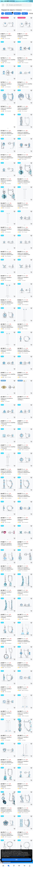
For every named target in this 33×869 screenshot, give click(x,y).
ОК (16, 859)
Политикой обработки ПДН (17, 856)
